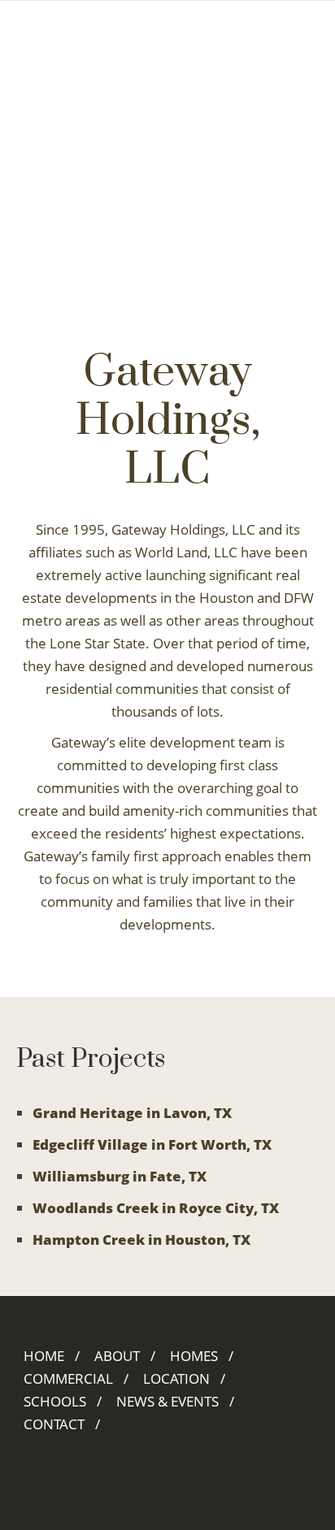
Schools (55, 1401)
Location (176, 1378)
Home (44, 1355)
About (117, 1355)
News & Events (167, 1401)
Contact (54, 1424)
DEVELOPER (155, 24)
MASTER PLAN (65, 46)
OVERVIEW (55, 24)
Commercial (68, 1378)
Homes (194, 1355)
